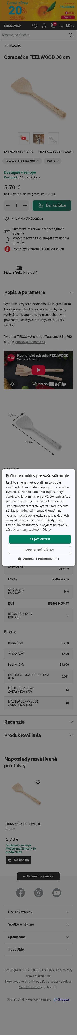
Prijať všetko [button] (40, 539)
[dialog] (38, 517)
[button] (38, 559)
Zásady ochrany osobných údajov (29, 529)
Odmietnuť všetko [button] (40, 549)
